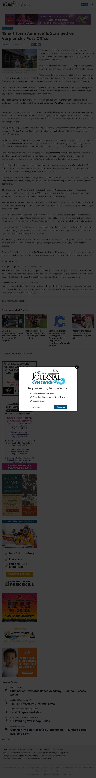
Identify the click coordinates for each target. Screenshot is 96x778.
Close (77, 367)
